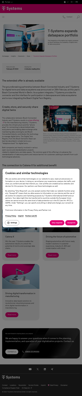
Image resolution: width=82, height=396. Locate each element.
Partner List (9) (31, 216)
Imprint (21, 216)
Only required (57, 223)
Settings (14, 223)
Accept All (71, 223)
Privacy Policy (10, 216)
